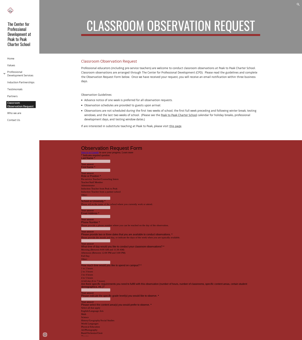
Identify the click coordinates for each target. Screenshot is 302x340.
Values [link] (11, 65)
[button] (298, 4)
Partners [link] (12, 96)
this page (175, 126)
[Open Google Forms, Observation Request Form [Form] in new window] (255, 148)
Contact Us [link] (13, 120)
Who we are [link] (14, 113)
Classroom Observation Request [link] (20, 104)
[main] (170, 26)
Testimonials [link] (14, 89)
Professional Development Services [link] (20, 73)
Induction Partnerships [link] (20, 82)
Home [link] (10, 58)
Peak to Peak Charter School (179, 115)
